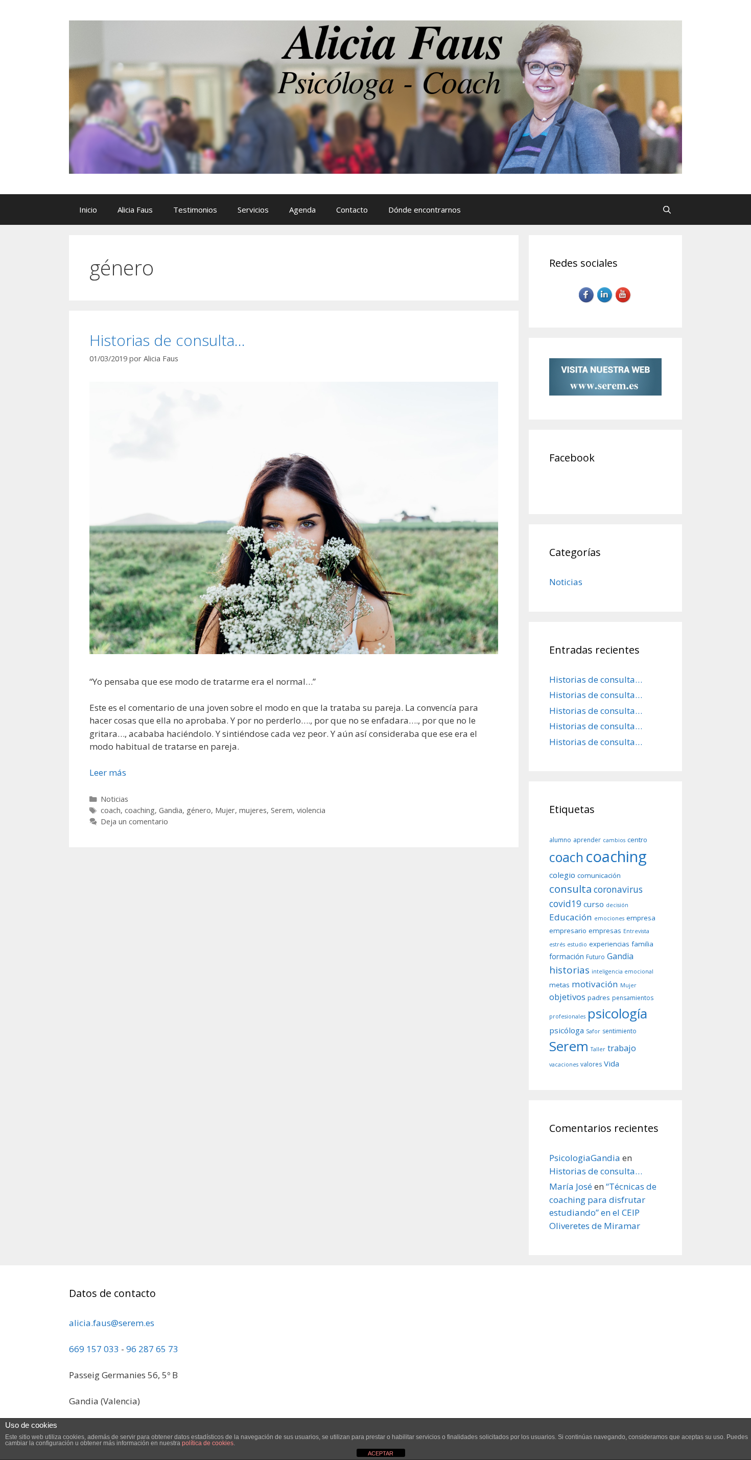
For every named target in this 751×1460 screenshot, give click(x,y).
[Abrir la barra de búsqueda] (667, 209)
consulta (570, 889)
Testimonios (195, 209)
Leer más (107, 772)
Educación (570, 917)
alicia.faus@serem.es (111, 1323)
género (198, 810)
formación (566, 956)
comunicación (599, 875)
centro (637, 839)
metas (559, 984)
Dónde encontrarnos (424, 209)
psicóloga (566, 1030)
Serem (282, 810)
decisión (617, 905)
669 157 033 (94, 1349)
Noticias (114, 799)
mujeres (253, 810)
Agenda (302, 209)
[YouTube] (624, 301)
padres (599, 997)
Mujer (225, 810)
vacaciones (563, 1064)
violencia (311, 810)
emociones (609, 918)
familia (642, 943)
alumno (560, 840)
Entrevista (636, 931)
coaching (140, 810)
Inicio (88, 209)
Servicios (253, 209)
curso (593, 904)
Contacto (352, 209)
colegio (562, 875)
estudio (577, 944)
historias (569, 970)
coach (111, 810)
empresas (605, 930)
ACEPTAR (380, 1453)
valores (591, 1064)
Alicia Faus (135, 209)
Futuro (595, 957)
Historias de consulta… (167, 340)
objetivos (567, 997)
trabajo (621, 1048)
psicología (617, 1013)
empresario (567, 930)
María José (570, 1186)
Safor (593, 1031)
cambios (614, 840)
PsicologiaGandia (584, 1158)
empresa (640, 917)
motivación (595, 984)
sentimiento (619, 1031)
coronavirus (618, 889)
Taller (598, 1049)
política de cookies (207, 1443)
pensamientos (632, 997)
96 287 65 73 (152, 1349)
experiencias (609, 943)
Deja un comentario (134, 821)
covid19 (565, 903)
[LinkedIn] (605, 301)
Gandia (170, 810)
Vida (611, 1063)
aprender (587, 840)
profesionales (567, 1016)
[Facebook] (587, 301)
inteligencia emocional (622, 971)
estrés (557, 944)
